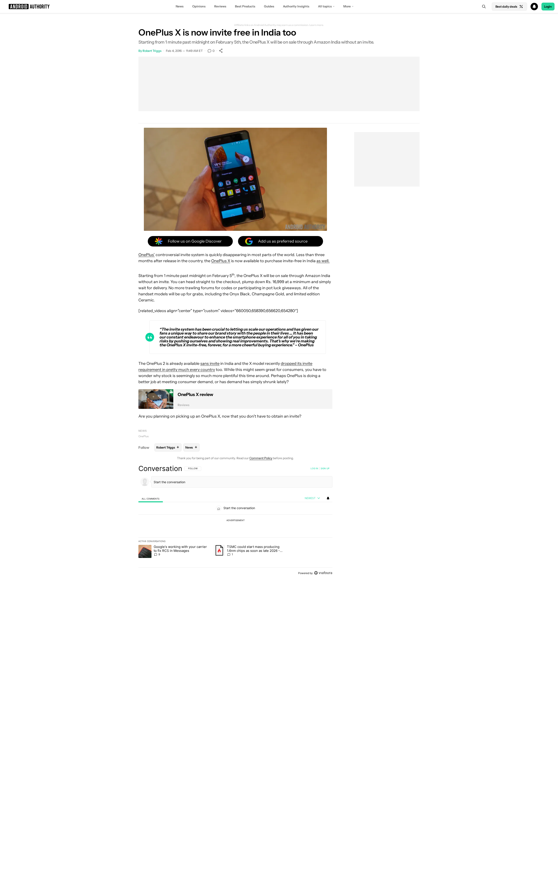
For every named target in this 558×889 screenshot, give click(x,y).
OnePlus (143, 436)
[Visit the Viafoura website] (323, 573)
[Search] (484, 6)
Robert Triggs (152, 51)
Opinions (199, 6)
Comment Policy (260, 458)
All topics (325, 6)
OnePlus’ (146, 254)
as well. (323, 260)
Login (548, 6)
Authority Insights (296, 6)
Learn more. (316, 25)
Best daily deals (506, 6)
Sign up (325, 468)
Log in (314, 468)
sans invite (209, 363)
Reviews (220, 6)
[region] (235, 520)
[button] (279, 6)
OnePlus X (220, 260)
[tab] (150, 498)
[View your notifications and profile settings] (328, 498)
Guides (269, 6)
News (180, 6)
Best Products (245, 6)
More (347, 6)
